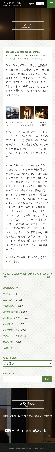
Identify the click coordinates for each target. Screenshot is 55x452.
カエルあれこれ (10, 342)
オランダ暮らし (36, 59)
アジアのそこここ (11, 324)
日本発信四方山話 (11, 312)
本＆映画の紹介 (10, 306)
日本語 (40, 4)
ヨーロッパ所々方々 (12, 318)
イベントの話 (23, 59)
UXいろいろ (37, 55)
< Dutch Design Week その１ (14, 275)
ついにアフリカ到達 (12, 336)
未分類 (6, 348)
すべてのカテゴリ (11, 294)
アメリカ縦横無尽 (11, 330)
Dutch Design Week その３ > (40, 275)
